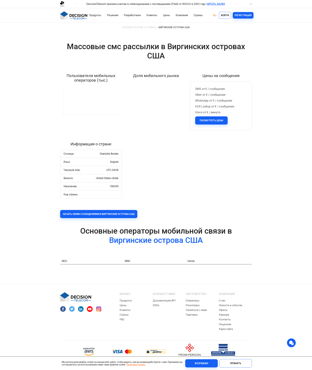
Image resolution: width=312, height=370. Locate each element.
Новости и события (230, 305)
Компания (182, 15)
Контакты (225, 319)
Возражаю (201, 363)
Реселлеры (193, 305)
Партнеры (192, 314)
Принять (235, 363)
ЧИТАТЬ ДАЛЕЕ (215, 4)
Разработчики (132, 15)
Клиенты (151, 15)
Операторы (192, 300)
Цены (166, 15)
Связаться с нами (196, 310)
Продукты (95, 15)
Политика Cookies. (136, 364)
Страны (198, 15)
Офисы (223, 310)
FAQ (122, 319)
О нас (222, 300)
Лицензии (225, 324)
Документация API (164, 300)
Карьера (224, 314)
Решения (112, 15)
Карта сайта (226, 329)
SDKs (156, 305)
